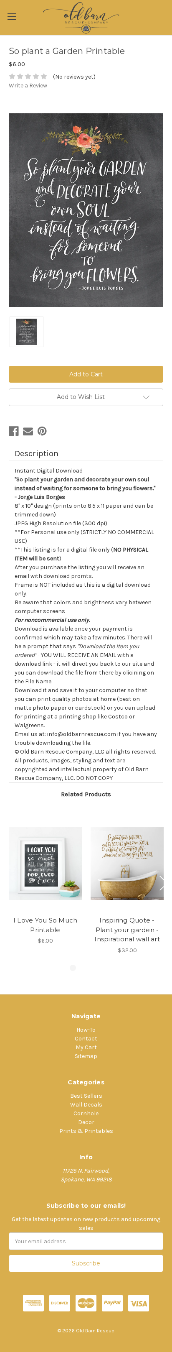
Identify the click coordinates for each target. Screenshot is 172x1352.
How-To (86, 1029)
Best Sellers (86, 1095)
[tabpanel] (45, 880)
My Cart (86, 1047)
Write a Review (28, 85)
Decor (86, 1122)
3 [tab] (99, 968)
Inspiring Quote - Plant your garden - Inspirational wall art (127, 929)
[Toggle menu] (11, 16)
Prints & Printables (86, 1131)
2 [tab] (86, 968)
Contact (86, 1038)
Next (163, 883)
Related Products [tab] (86, 794)
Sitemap (86, 1056)
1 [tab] (73, 968)
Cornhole (86, 1113)
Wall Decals (86, 1104)
